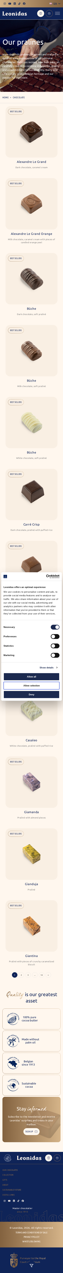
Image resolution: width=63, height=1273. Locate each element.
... (35, 975)
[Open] (57, 13)
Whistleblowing (31, 1241)
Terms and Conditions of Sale (32, 1232)
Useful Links (8, 1195)
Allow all (31, 676)
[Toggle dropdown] (59, 3)
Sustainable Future (11, 1190)
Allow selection (31, 685)
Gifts (4, 1180)
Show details (47, 667)
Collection (7, 1175)
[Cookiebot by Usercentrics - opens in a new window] (46, 576)
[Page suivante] (48, 975)
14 (42, 975)
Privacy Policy (31, 1236)
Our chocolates (10, 1170)
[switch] (55, 636)
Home (5, 97)
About (5, 1185)
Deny (31, 694)
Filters (31, 1265)
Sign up (29, 1131)
